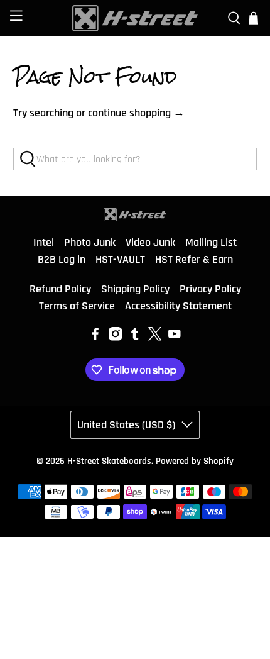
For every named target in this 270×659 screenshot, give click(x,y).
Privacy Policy (210, 289)
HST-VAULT (120, 259)
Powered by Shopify (195, 461)
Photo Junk (90, 242)
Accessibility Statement (178, 306)
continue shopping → (136, 113)
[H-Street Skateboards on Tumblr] (135, 337)
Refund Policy (60, 289)
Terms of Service (77, 306)
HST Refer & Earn (194, 259)
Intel (43, 242)
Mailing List (211, 242)
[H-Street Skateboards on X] (155, 337)
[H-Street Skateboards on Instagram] (115, 337)
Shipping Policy (135, 289)
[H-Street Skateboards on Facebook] (95, 337)
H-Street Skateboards (109, 461)
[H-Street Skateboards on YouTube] (174, 337)
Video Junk (150, 242)
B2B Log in (61, 259)
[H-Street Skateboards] (135, 18)
